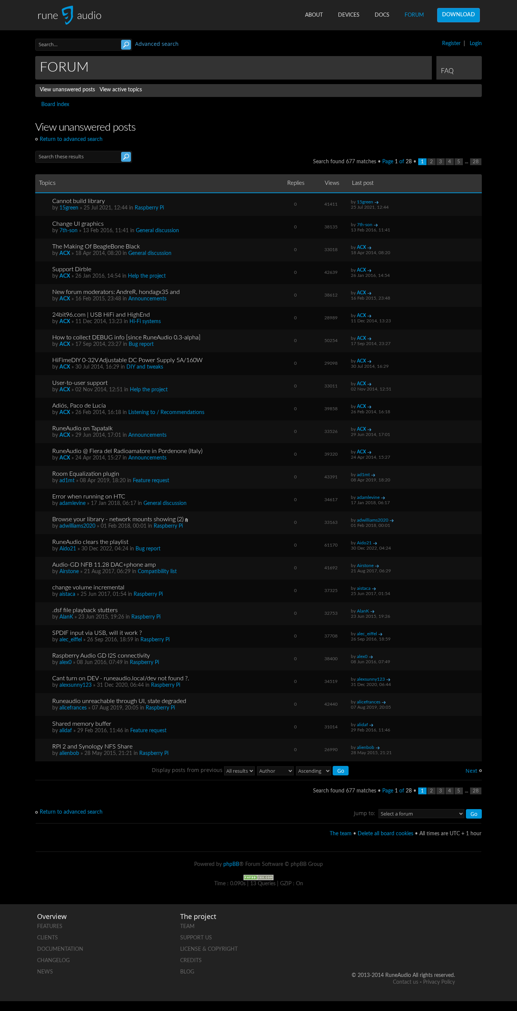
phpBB (231, 864)
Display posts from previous (188, 769)
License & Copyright (209, 949)
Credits (191, 960)
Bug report (141, 344)
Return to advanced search (71, 139)
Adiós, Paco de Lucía (79, 406)
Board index (55, 104)
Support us (196, 938)
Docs (382, 15)
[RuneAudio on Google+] (449, 925)
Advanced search (157, 43)
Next (471, 770)
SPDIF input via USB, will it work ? (97, 633)
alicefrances (73, 708)
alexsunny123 (75, 685)
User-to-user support (79, 383)
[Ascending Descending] (322, 769)
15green (68, 208)
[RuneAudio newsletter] (449, 951)
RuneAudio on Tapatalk (82, 428)
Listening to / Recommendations (166, 412)
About (314, 15)
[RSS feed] (420, 951)
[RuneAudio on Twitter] (420, 925)
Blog (187, 972)
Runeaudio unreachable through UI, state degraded (119, 701)
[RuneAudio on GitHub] (363, 925)
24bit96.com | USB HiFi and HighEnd (101, 315)
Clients (47, 938)
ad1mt (67, 480)
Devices (349, 15)
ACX (64, 253)
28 (476, 161)
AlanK (66, 617)
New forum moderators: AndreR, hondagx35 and (116, 292)
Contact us (405, 982)
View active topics (121, 89)
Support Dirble (71, 269)
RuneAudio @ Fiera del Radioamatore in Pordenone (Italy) (127, 451)
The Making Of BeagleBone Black (96, 247)
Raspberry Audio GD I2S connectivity (101, 656)
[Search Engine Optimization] (258, 877)
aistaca (67, 594)
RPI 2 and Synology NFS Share (92, 747)
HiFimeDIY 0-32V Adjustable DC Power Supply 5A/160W (127, 360)
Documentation (60, 949)
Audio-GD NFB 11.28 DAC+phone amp (104, 565)
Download (458, 14)
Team (187, 926)
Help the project (147, 276)
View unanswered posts (67, 89)
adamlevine (72, 503)
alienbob (69, 753)
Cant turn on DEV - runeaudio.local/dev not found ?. (120, 678)
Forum (414, 15)
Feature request (151, 480)
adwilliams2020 (77, 526)
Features (49, 926)
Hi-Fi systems (145, 321)
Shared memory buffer (81, 724)
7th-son (68, 230)
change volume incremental (88, 587)
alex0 (65, 662)
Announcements (147, 299)
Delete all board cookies (385, 833)
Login (476, 43)
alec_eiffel (70, 639)
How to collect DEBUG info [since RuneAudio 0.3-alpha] (126, 337)
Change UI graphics (78, 224)
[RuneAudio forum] (391, 951)
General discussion (157, 230)
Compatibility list (157, 571)
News (45, 972)
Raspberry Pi (149, 208)
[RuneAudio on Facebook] (391, 925)
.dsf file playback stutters (85, 610)
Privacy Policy (439, 982)
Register (451, 43)
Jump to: (364, 813)
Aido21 (67, 549)
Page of (397, 161)
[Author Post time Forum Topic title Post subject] (275, 769)
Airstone (69, 571)
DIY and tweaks (144, 367)
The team (341, 833)
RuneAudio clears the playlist (90, 542)
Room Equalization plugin (85, 474)
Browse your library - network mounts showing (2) (118, 519)
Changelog (53, 960)
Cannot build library (78, 201)
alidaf (65, 730)
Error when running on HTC (88, 497)
